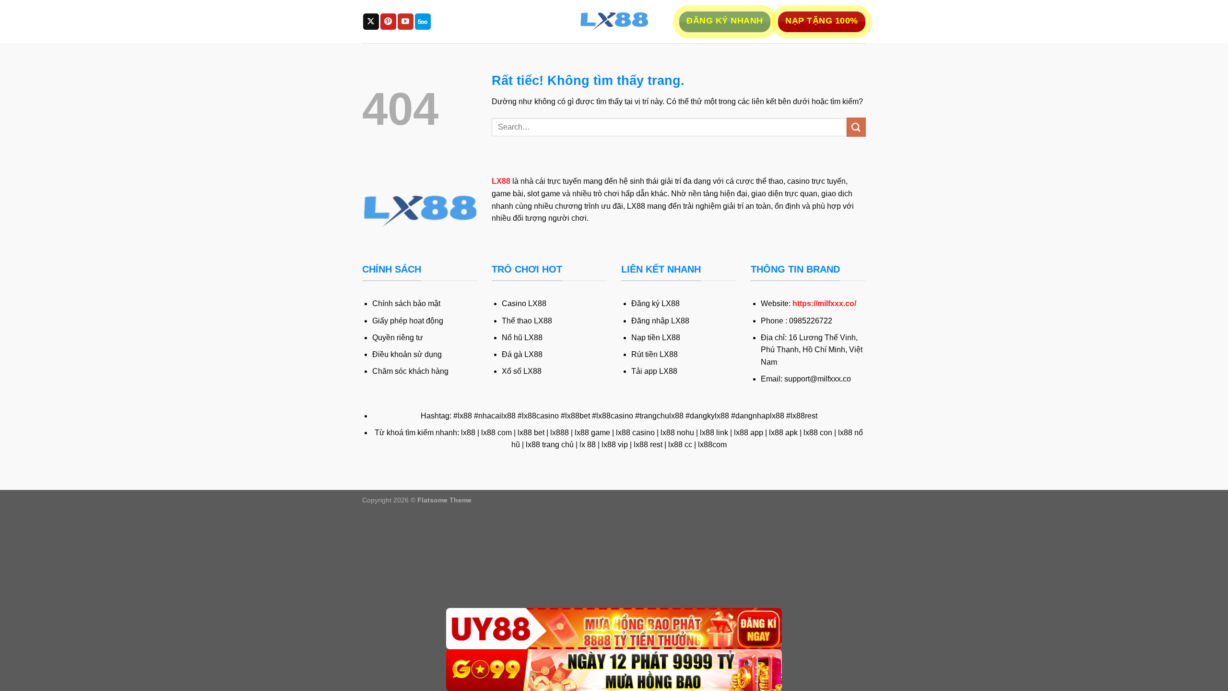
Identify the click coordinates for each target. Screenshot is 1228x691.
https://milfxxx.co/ (824, 303)
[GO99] (614, 670)
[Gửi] (856, 127)
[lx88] (614, 21)
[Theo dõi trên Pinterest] (388, 21)
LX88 (501, 181)
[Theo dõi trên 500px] (423, 21)
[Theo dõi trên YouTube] (405, 21)
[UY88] (614, 629)
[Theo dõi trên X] (371, 21)
